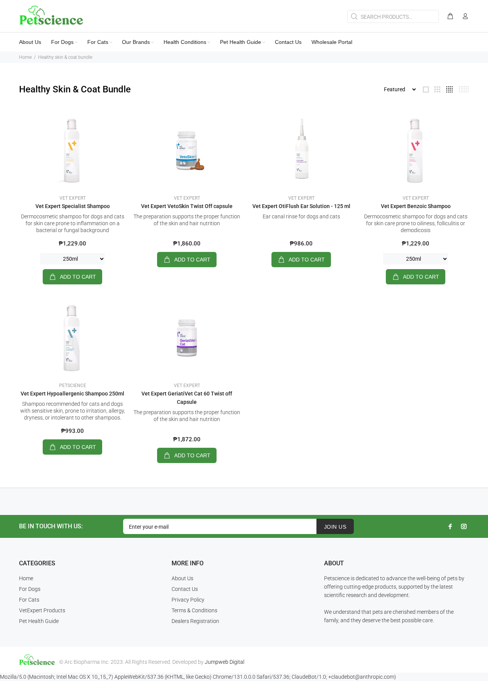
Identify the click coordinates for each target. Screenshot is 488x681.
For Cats (29, 600)
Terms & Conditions (194, 610)
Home (25, 57)
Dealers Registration (195, 621)
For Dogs (29, 589)
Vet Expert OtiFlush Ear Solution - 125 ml (301, 206)
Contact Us (185, 589)
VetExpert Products (42, 610)
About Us (182, 578)
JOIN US (335, 527)
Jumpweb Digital (224, 662)
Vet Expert (72, 198)
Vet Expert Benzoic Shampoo (416, 206)
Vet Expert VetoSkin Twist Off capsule (187, 206)
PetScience (72, 385)
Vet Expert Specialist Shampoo (72, 206)
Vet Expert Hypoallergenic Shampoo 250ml (72, 394)
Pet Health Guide (39, 621)
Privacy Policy (188, 600)
